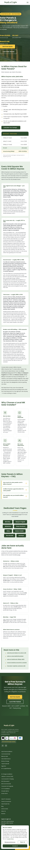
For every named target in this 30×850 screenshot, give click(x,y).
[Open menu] (28, 2)
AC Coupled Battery (6, 768)
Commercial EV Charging (7, 779)
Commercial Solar (5, 754)
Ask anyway (24, 391)
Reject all (22, 842)
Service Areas (4, 808)
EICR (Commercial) (6, 783)
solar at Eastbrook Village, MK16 (15, 659)
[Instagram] (6, 745)
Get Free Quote (8, 46)
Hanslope (21, 535)
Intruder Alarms (5, 791)
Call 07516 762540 (8, 52)
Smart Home (4, 793)
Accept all (15, 846)
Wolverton (8, 526)
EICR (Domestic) (5, 781)
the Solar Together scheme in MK (16, 666)
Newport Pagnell (20, 522)
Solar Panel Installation (6, 751)
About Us (3, 811)
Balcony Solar (4, 756)
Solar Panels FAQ (5, 804)
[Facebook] (2, 745)
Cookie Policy (10, 839)
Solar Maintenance (6, 758)
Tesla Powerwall (5, 763)
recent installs (13, 555)
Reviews (3, 813)
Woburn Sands (19, 531)
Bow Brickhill (9, 535)
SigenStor (3, 766)
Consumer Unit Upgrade (7, 786)
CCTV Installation (5, 788)
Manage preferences (10, 842)
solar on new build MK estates (15, 656)
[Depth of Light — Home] (10, 2)
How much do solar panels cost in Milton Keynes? (12, 483)
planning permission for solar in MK (16, 653)
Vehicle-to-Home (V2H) (7, 776)
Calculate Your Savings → (10, 127)
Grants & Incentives (6, 801)
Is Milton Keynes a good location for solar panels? (13, 489)
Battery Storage (5, 761)
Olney (8, 531)
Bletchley (7, 522)
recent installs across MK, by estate (17, 662)
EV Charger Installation (6, 774)
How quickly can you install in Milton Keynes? (13, 496)
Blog (2, 806)
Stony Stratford (20, 526)
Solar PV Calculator (6, 799)
